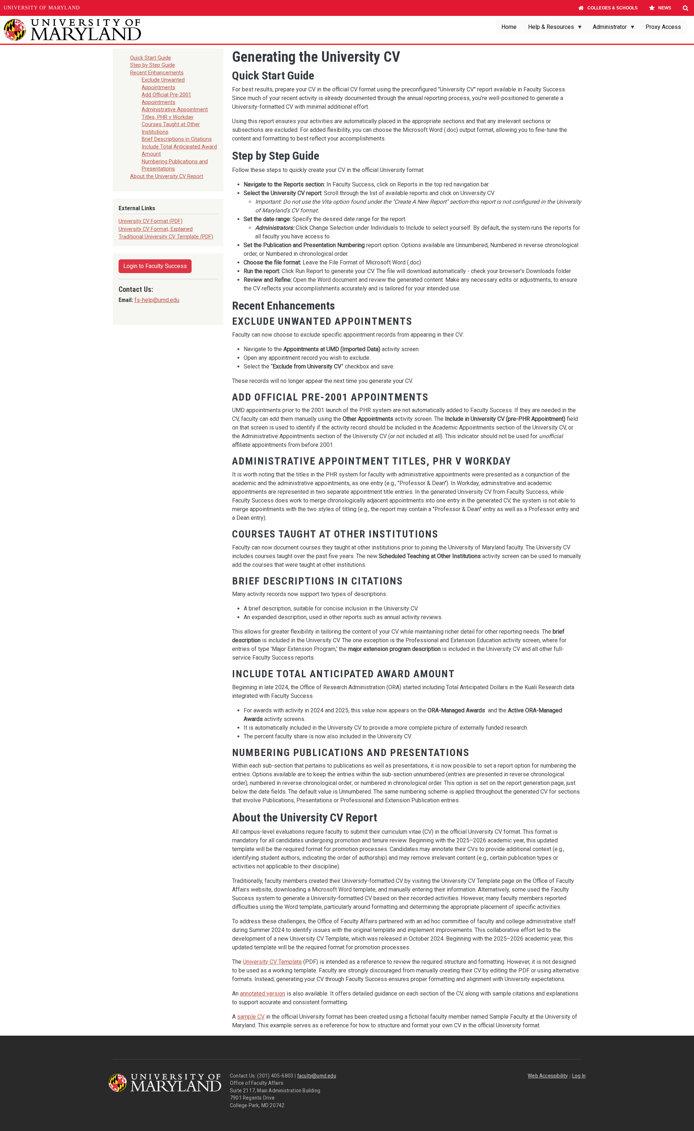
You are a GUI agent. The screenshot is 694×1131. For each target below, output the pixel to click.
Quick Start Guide (150, 58)
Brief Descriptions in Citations (177, 139)
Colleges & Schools (612, 7)
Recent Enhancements (157, 72)
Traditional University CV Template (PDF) (166, 236)
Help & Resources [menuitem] (548, 28)
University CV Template (272, 961)
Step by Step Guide (152, 65)
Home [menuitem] (509, 26)
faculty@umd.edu (316, 1076)
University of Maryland (42, 7)
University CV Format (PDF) (151, 221)
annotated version (262, 993)
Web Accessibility (547, 1076)
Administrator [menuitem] (607, 28)
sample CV (251, 1016)
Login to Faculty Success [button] (155, 266)
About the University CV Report (166, 176)
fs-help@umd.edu (156, 300)
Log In (579, 1076)
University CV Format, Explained (156, 229)
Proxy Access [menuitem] (663, 26)
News (664, 7)
